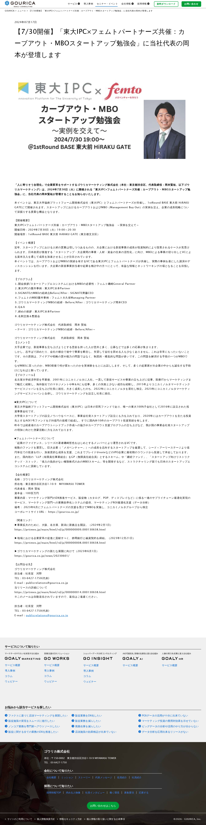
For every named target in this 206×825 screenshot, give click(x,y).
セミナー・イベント (107, 3)
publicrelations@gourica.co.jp (47, 615)
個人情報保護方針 (46, 819)
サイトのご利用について (19, 819)
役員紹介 (122, 777)
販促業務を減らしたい (88, 720)
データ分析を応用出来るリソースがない (165, 731)
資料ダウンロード (166, 4)
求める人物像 (73, 792)
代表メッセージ (103, 777)
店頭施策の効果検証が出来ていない (95, 731)
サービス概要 (12, 665)
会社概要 (51, 777)
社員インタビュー (95, 792)
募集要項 (129, 792)
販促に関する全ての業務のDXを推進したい (33, 731)
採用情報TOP (54, 792)
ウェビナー (11, 681)
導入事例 (88, 3)
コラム (9, 676)
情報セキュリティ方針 (70, 819)
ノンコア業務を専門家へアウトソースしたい (34, 726)
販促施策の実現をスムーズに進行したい (31, 720)
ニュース (22, 11)
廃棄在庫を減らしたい (88, 726)
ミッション (67, 777)
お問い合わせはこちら (103, 805)
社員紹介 (136, 777)
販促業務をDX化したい (88, 715)
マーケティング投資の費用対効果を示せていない (170, 720)
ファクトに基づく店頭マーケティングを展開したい (38, 715)
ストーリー (84, 777)
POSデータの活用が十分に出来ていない (165, 715)
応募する (144, 792)
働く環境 (114, 792)
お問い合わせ (191, 4)
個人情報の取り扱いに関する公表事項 (106, 819)
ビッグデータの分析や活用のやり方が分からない (170, 726)
